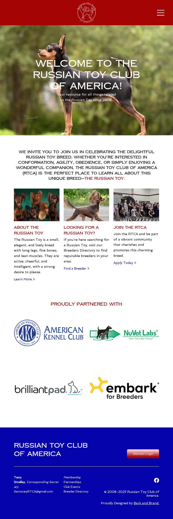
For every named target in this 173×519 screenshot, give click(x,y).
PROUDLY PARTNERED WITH (86, 304)
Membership (72, 477)
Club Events (72, 486)
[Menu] (160, 12)
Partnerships (72, 482)
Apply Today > (125, 263)
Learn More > (24, 279)
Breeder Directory (76, 491)
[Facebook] (156, 480)
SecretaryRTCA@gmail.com (33, 491)
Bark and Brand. (146, 503)
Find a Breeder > (76, 268)
